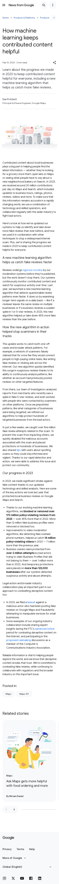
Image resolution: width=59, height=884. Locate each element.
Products (44, 17)
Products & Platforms (24, 17)
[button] (54, 62)
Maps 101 (24, 693)
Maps (8, 693)
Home (6, 17)
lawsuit (31, 602)
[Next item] (14, 809)
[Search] (44, 5)
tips (19, 450)
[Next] (53, 17)
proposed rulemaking (18, 640)
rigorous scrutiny (32, 270)
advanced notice (44, 628)
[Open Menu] (4, 5)
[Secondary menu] (52, 5)
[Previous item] (6, 809)
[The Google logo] (8, 838)
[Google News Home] (21, 5)
